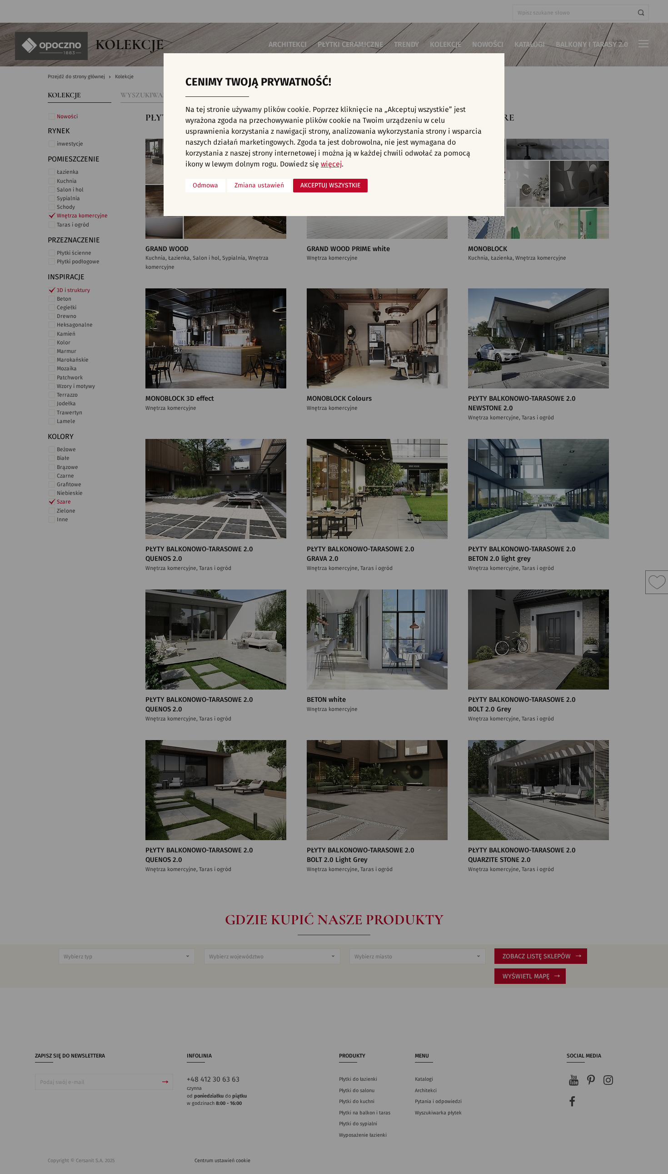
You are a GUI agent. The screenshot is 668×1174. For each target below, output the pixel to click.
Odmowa (205, 185)
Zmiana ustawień (259, 185)
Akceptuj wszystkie (330, 185)
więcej (331, 164)
